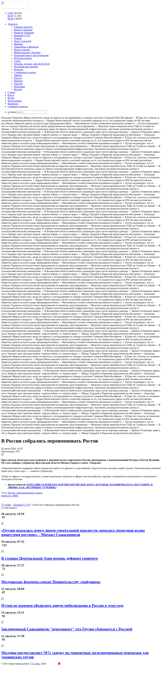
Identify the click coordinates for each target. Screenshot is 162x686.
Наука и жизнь (22, 49)
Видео (11, 98)
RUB (10, 18)
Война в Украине (23, 29)
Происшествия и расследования (31, 55)
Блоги (11, 95)
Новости (13, 24)
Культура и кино (23, 58)
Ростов (11, 492)
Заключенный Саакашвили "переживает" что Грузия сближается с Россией (66, 629)
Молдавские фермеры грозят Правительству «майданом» (51, 582)
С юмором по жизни (25, 72)
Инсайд (18, 89)
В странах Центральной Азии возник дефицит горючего (49, 558)
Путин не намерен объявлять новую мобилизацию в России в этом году (62, 605)
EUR (10, 16)
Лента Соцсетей (22, 41)
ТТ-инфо (35, 663)
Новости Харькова (24, 32)
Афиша (18, 75)
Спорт (17, 61)
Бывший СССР (22, 35)
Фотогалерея (14, 100)
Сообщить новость (18, 106)
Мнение (18, 81)
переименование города (29, 492)
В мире (18, 38)
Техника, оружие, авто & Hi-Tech (32, 64)
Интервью (19, 86)
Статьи (11, 92)
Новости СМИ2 (9, 495)
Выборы (18, 44)
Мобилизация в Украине (27, 52)
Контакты (13, 103)
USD (10, 13)
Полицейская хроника (26, 66)
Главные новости (23, 27)
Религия (18, 69)
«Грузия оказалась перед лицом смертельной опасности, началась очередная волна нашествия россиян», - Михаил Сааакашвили (73, 532)
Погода (18, 78)
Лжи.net (18, 83)
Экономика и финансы (26, 46)
